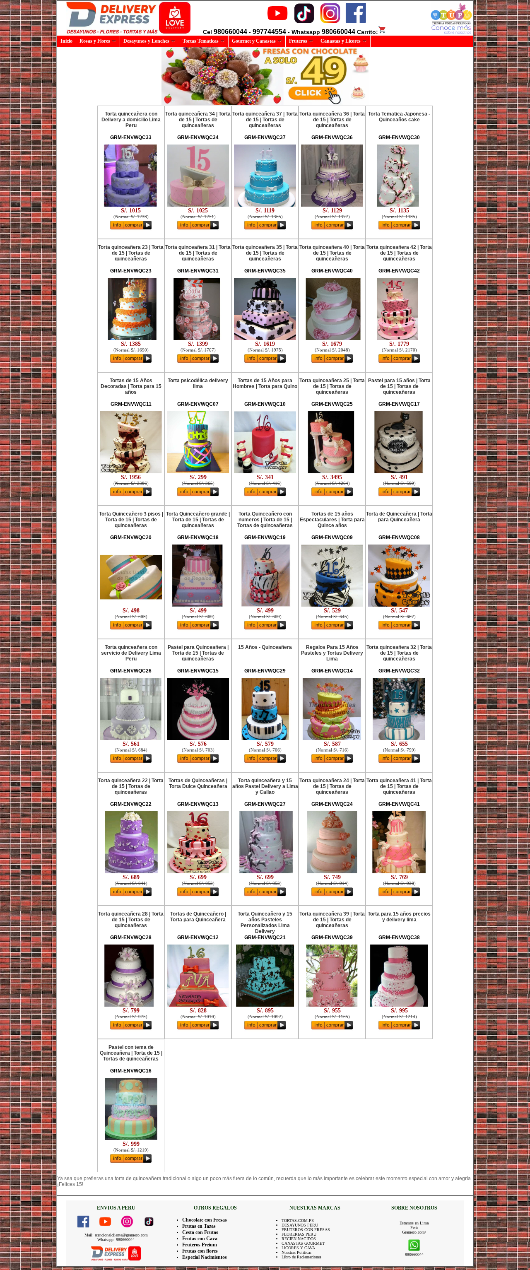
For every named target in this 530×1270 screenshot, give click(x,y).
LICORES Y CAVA (298, 1248)
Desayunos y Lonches (146, 41)
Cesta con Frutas (200, 1232)
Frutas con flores (200, 1251)
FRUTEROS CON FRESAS (306, 1229)
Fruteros (298, 41)
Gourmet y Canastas (254, 41)
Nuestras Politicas (296, 1252)
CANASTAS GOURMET (303, 1243)
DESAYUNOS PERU (300, 1225)
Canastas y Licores (340, 41)
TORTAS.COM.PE (298, 1220)
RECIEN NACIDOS (299, 1238)
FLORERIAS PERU (299, 1234)
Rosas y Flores (95, 41)
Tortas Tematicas (201, 41)
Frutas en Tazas (199, 1226)
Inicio (66, 41)
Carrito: (367, 32)
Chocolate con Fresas (204, 1220)
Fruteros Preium (199, 1245)
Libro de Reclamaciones (301, 1257)
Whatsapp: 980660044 (116, 1239)
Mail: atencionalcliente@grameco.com (116, 1235)
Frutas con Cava (199, 1238)
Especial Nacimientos (204, 1257)
